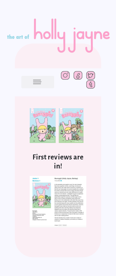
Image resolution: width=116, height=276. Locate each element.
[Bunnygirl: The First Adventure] (44, 128)
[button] (37, 82)
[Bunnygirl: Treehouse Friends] (72, 128)
